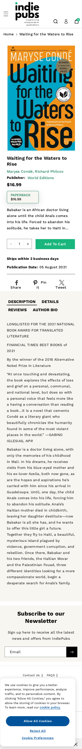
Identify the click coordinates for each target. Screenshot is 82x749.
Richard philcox (49, 171)
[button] (8, 14)
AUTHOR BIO (45, 310)
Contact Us (31, 675)
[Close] (76, 744)
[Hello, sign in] (66, 21)
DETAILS (50, 301)
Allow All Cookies (38, 721)
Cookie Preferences (38, 738)
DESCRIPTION (22, 301)
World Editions (41, 178)
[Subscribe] (71, 652)
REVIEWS (17, 310)
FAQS (51, 675)
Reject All (38, 731)
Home (8, 34)
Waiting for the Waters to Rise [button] (46, 34)
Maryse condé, (20, 171)
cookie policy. (50, 707)
